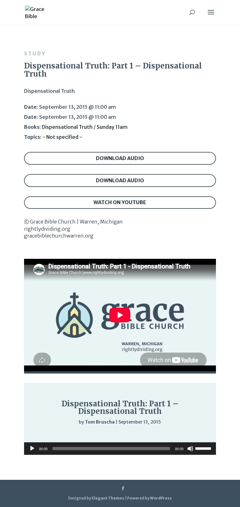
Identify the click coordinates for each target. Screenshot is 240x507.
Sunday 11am (112, 127)
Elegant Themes (108, 498)
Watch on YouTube (119, 202)
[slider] (188, 435)
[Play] (48, 434)
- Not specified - (62, 137)
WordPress (161, 498)
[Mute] (176, 435)
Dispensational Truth (67, 127)
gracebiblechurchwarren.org (58, 236)
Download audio (120, 158)
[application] (120, 435)
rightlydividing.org (47, 229)
